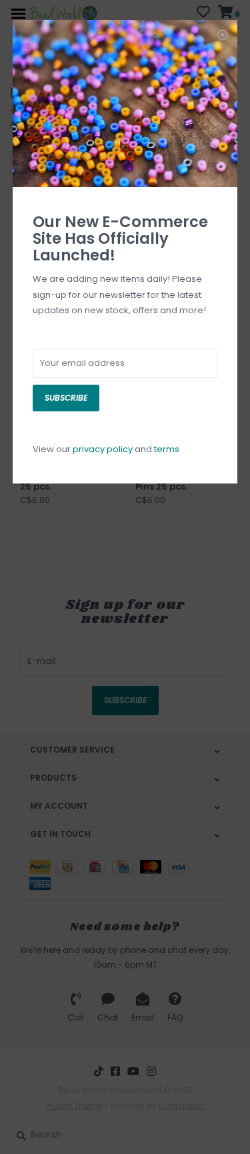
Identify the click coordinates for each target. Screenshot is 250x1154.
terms (166, 449)
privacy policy (103, 449)
